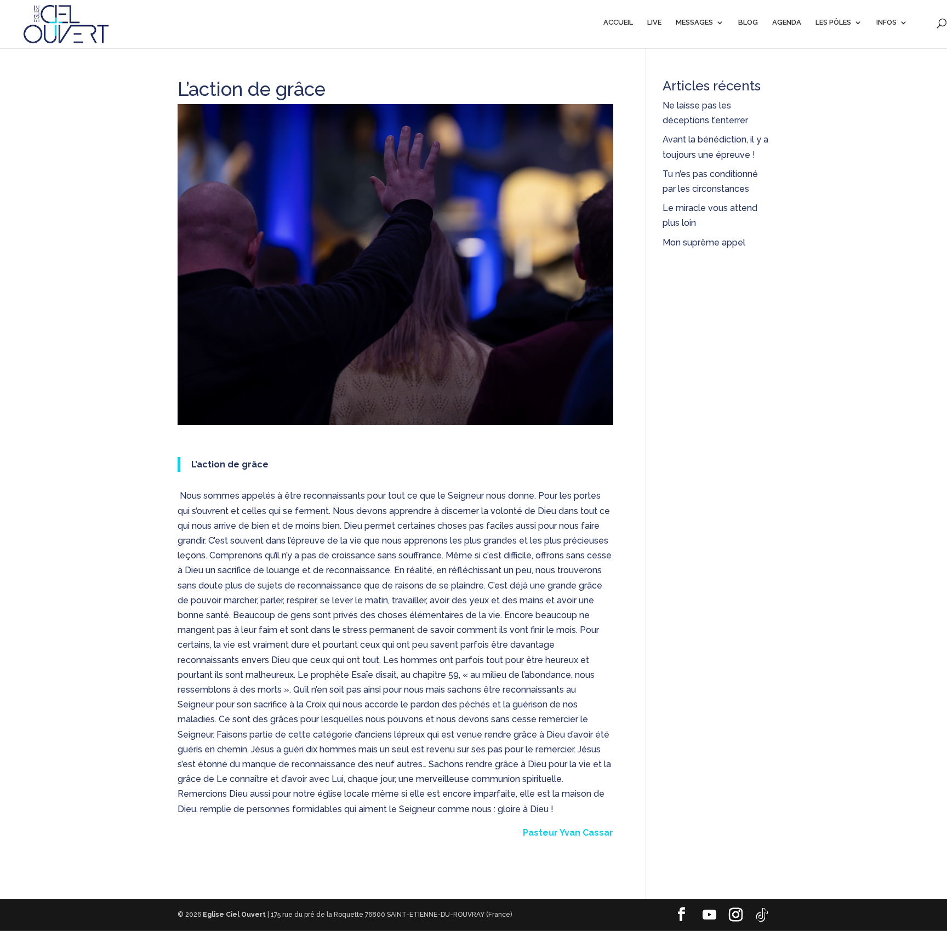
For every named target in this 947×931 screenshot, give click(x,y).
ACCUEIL (618, 22)
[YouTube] (709, 915)
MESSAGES (694, 22)
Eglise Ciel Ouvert (234, 914)
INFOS (886, 22)
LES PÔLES (833, 22)
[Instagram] (735, 915)
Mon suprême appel (705, 242)
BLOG (748, 22)
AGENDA (786, 22)
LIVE (654, 22)
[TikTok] (762, 915)
